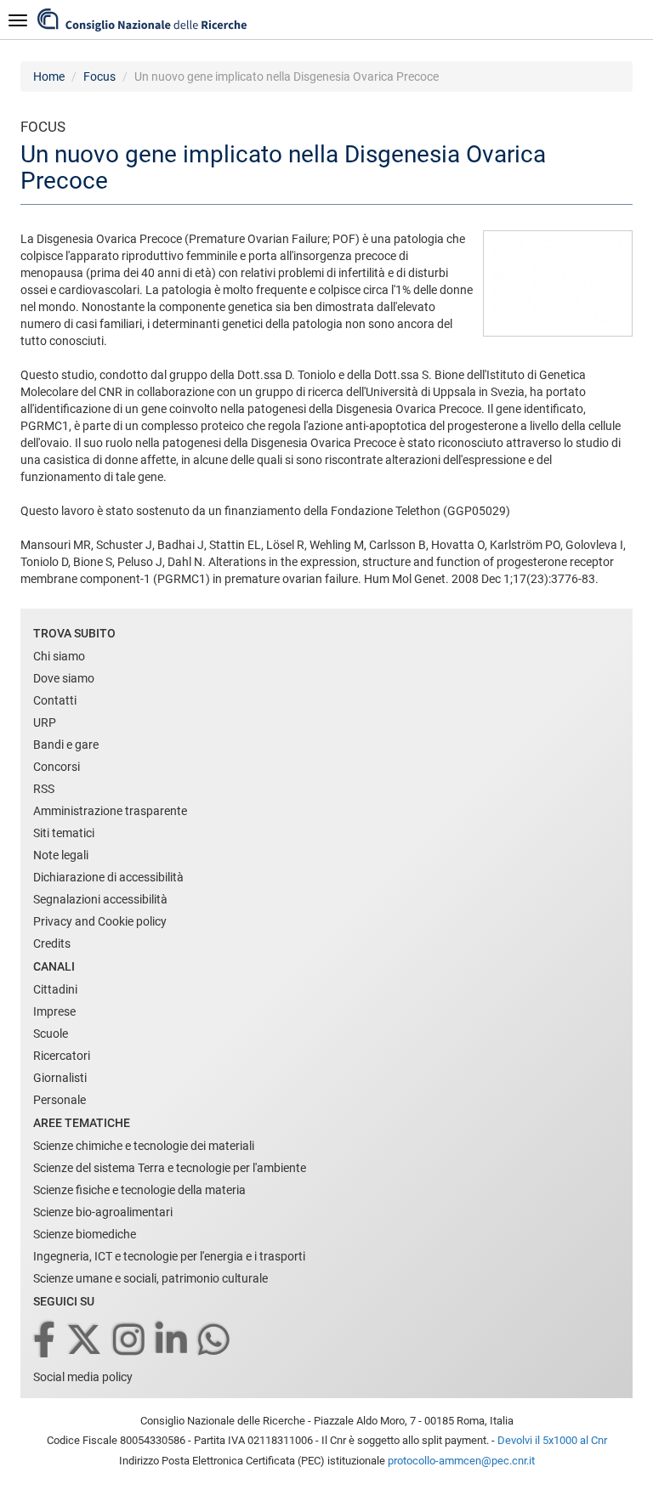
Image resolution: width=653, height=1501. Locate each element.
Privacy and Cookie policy (100, 921)
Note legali (60, 855)
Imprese (54, 1011)
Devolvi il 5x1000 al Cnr (552, 1440)
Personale (59, 1100)
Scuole (50, 1033)
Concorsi (56, 766)
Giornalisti (60, 1078)
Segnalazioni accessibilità (100, 899)
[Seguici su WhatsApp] (215, 1341)
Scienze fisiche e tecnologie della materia (139, 1190)
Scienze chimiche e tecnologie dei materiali (143, 1146)
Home (49, 76)
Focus (99, 76)
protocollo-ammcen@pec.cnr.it (461, 1460)
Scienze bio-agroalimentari (103, 1212)
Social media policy (83, 1377)
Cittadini (55, 989)
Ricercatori (61, 1055)
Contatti (55, 700)
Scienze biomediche (84, 1234)
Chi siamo (59, 656)
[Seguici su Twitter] (85, 1341)
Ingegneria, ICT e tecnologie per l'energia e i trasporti (169, 1256)
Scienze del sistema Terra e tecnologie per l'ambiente (169, 1168)
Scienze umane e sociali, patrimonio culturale (150, 1278)
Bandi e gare (66, 744)
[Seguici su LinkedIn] (173, 1341)
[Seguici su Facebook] (45, 1341)
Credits (52, 943)
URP (44, 722)
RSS (43, 789)
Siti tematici (63, 833)
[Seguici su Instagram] (130, 1341)
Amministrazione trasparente (110, 811)
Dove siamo (63, 678)
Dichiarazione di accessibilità (108, 877)
